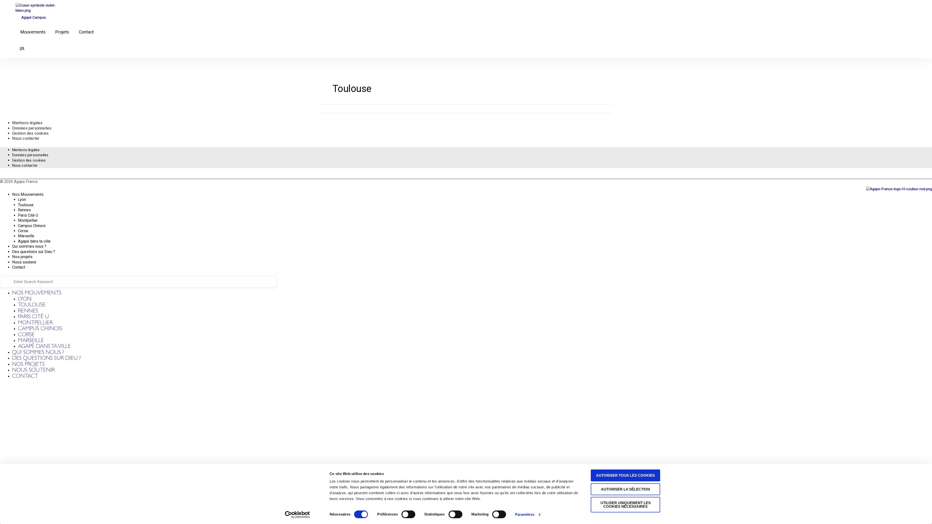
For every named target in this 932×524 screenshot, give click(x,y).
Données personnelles (32, 128)
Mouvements (33, 31)
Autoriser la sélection (625, 489)
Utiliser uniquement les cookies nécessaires (625, 504)
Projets (62, 31)
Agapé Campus (33, 17)
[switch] (408, 514)
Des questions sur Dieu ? (33, 251)
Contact (86, 31)
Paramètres (524, 514)
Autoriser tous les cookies (625, 475)
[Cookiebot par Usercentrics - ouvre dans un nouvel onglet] (297, 514)
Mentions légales (27, 123)
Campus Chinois (32, 225)
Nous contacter (26, 138)
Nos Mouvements (27, 194)
